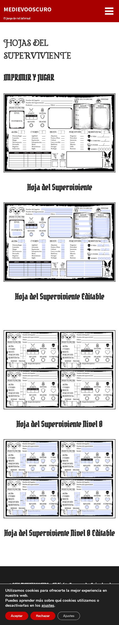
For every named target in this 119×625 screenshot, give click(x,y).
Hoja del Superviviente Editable (59, 296)
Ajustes (68, 616)
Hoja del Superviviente (59, 187)
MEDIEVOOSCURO (27, 9)
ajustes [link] (48, 605)
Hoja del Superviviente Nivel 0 (59, 424)
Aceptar (17, 616)
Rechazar (43, 616)
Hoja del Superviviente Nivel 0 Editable (59, 533)
